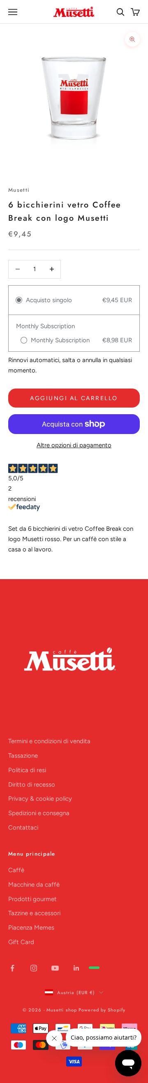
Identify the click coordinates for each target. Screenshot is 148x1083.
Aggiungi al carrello (74, 398)
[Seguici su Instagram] (34, 968)
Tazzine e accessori (34, 913)
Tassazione (23, 755)
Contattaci (23, 827)
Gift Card (21, 942)
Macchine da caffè (34, 884)
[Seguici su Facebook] (12, 968)
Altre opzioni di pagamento (74, 445)
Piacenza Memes (31, 927)
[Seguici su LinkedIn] (76, 968)
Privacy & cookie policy (40, 798)
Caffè (16, 870)
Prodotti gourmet (32, 899)
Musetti (19, 190)
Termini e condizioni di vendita (49, 741)
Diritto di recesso (31, 784)
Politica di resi (27, 770)
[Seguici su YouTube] (55, 968)
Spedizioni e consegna (38, 813)
